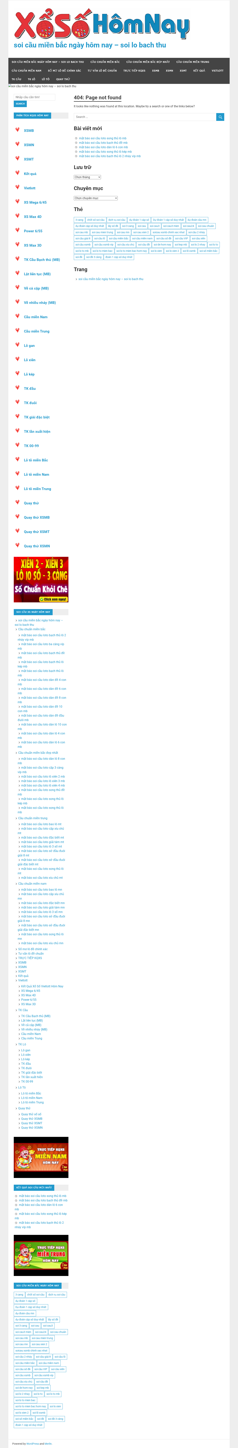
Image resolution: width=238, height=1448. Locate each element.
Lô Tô (45, 79)
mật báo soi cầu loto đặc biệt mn (43, 903)
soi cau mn (123, 232)
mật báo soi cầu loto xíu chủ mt (42, 877)
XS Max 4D (32, 217)
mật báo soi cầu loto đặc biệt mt (42, 837)
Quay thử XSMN (37, 546)
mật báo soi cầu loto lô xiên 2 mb (43, 776)
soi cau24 (188, 225)
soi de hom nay (162, 244)
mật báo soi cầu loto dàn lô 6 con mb (103, 147)
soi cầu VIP (181, 238)
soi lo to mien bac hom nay (131, 250)
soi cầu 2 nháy (196, 232)
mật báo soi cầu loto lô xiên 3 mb (43, 781)
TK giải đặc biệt (36, 417)
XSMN (169, 71)
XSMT (183, 71)
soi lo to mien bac (102, 250)
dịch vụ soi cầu (116, 219)
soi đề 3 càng (94, 257)
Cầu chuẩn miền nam (26, 71)
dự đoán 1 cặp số (139, 219)
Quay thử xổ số (31, 1114)
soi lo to (213, 244)
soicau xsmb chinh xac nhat (169, 232)
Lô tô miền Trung (37, 489)
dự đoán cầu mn (197, 219)
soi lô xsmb (189, 250)
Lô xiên (30, 360)
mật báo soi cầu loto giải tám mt (42, 842)
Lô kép (29, 374)
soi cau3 (155, 225)
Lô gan (29, 345)
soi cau (142, 225)
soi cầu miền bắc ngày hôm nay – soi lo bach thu (90, 45)
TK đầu (30, 388)
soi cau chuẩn (206, 225)
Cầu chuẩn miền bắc (105, 62)
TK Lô (31, 79)
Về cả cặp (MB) (36, 288)
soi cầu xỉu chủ (125, 244)
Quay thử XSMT (37, 532)
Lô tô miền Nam (36, 474)
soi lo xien (156, 250)
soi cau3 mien (171, 225)
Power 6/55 (33, 231)
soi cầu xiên (198, 238)
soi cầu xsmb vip (103, 244)
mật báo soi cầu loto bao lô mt (41, 824)
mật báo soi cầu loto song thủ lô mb (102, 138)
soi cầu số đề (163, 238)
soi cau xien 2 (141, 232)
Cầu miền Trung (36, 331)
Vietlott (217, 71)
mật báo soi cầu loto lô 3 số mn (42, 912)
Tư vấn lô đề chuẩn (102, 71)
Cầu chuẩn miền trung (192, 62)
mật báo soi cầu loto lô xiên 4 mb (43, 785)
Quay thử (63, 79)
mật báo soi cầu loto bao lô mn (41, 889)
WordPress (32, 1443)
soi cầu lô (99, 238)
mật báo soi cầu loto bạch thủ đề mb (103, 143)
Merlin (48, 1443)
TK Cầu (16, 79)
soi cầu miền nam (142, 238)
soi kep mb (181, 244)
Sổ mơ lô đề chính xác (64, 71)
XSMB (155, 71)
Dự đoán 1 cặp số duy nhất (168, 219)
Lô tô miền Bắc (36, 460)
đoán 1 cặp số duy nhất (118, 257)
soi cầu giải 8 (82, 238)
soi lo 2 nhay (198, 244)
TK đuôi (30, 403)
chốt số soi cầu (95, 219)
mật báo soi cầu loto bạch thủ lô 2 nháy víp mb (110, 156)
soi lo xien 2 (172, 250)
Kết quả (199, 71)
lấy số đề (113, 225)
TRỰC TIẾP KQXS (134, 71)
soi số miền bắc (208, 250)
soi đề (78, 257)
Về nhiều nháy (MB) (40, 303)
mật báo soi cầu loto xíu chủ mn (42, 943)
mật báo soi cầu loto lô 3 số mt (41, 846)
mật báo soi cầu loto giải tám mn (43, 907)
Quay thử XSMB (37, 517)
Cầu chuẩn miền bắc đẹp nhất (148, 62)
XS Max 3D (32, 245)
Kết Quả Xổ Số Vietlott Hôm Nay (42, 986)
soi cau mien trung (102, 232)
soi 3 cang (128, 225)
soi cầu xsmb (83, 244)
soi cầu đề (144, 244)
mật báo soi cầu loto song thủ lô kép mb (105, 151)
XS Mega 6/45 (35, 202)
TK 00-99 (31, 446)
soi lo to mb (82, 250)
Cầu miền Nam (35, 317)
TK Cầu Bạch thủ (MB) (42, 260)
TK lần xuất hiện (37, 431)
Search (20, 103)
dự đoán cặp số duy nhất (89, 225)
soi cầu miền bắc (118, 238)
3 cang (79, 219)
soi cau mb (81, 232)
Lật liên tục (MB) (37, 274)
